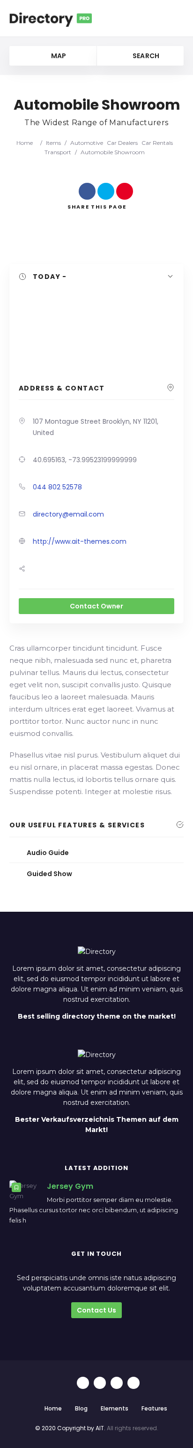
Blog (81, 1408)
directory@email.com (68, 514)
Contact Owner (96, 606)
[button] (96, 277)
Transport (58, 152)
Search (145, 55)
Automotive (86, 142)
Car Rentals (157, 142)
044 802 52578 (57, 487)
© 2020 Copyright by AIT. (70, 1428)
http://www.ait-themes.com (79, 541)
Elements (114, 1408)
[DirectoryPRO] (50, 18)
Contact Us (96, 1310)
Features (154, 1408)
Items (53, 142)
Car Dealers (122, 142)
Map (57, 55)
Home (24, 142)
